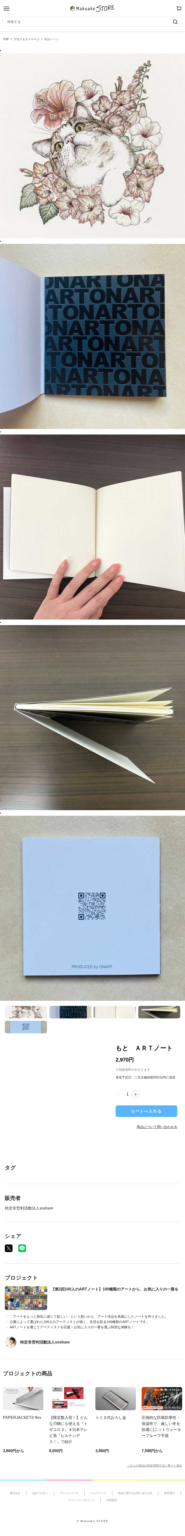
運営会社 (15, 1493)
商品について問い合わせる (157, 1127)
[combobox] (90, 22)
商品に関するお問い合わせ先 (135, 1493)
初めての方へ (40, 1493)
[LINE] (22, 1248)
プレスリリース (69, 1493)
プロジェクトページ (26, 39)
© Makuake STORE (92, 1521)
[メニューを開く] (6, 8)
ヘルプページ (98, 1493)
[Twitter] (9, 1248)
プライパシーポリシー (81, 1500)
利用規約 (111, 1500)
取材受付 (169, 1493)
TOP (6, 39)
